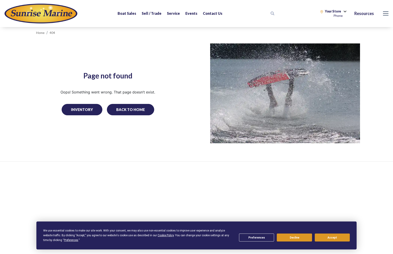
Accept (332, 237)
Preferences (256, 237)
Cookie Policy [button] (166, 235)
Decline (294, 237)
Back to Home (130, 109)
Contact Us (212, 13)
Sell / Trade (151, 13)
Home (40, 33)
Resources (364, 13)
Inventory (82, 109)
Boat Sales (127, 13)
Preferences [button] (71, 240)
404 (52, 33)
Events (191, 13)
